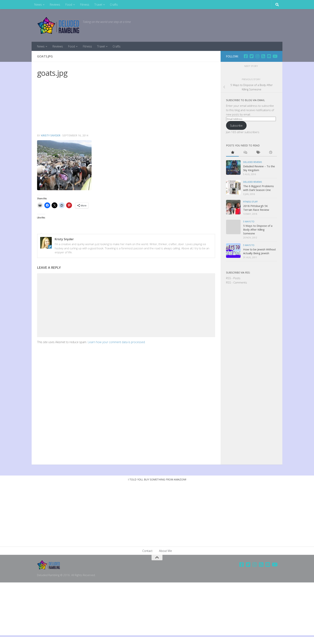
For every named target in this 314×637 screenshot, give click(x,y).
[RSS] (263, 56)
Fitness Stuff (250, 201)
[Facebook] (245, 56)
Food (68, 5)
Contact (147, 551)
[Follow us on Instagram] (257, 56)
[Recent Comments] (245, 153)
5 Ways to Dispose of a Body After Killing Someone (257, 229)
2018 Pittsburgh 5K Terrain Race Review (256, 207)
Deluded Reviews (252, 162)
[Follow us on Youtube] (275, 56)
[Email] (269, 56)
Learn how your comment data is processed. (116, 342)
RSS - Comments (236, 282)
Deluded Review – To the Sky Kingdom (259, 168)
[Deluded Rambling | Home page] (58, 25)
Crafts (114, 5)
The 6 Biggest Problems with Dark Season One (258, 188)
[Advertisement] (126, 106)
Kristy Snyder (50, 135)
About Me (165, 551)
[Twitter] (251, 56)
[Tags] (257, 153)
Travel (98, 5)
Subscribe (236, 125)
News (38, 5)
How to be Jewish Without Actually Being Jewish (259, 251)
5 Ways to (248, 221)
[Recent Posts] (270, 153)
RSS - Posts (233, 278)
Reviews (55, 5)
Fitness (84, 5)
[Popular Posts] (232, 153)
